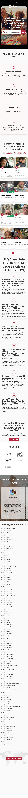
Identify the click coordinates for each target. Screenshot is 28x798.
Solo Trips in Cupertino (6, 604)
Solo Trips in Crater (5, 721)
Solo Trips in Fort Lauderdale (7, 629)
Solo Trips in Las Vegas (6, 649)
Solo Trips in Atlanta (5, 541)
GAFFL (4, 152)
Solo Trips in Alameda (6, 638)
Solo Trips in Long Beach (6, 708)
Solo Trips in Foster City (6, 730)
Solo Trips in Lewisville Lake (7, 674)
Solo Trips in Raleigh (5, 663)
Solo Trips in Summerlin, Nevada (8, 726)
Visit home (18, 242)
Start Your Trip (14, 439)
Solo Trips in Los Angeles (6, 530)
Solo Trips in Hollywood (6, 633)
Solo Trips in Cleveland (6, 695)
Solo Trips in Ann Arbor (6, 692)
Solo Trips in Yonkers (5, 581)
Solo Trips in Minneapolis (6, 643)
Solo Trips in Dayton (5, 732)
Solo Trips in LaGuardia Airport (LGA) (9, 626)
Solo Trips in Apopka (5, 687)
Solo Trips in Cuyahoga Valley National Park (10, 706)
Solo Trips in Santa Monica (7, 735)
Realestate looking (20, 219)
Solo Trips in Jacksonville (6, 606)
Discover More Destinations (14, 758)
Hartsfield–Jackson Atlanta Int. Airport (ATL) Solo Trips (14, 146)
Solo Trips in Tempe (5, 712)
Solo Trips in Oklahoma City (7, 744)
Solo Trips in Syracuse (6, 728)
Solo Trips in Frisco (5, 724)
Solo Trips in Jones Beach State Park (9, 665)
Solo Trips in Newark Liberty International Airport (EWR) (13, 689)
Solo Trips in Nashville (6, 631)
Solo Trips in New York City (7, 548)
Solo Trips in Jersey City (6, 546)
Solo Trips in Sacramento (6, 598)
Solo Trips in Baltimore (6, 609)
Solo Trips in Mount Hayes (7, 618)
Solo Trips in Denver (5, 543)
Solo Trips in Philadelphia (6, 593)
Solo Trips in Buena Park (6, 647)
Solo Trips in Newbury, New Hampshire (9, 566)
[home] (14, 6)
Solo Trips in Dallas (5, 557)
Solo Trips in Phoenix (5, 563)
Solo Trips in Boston (5, 561)
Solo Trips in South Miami (6, 602)
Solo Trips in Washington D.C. (7, 535)
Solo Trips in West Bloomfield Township (10, 669)
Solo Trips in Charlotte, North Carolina (9, 595)
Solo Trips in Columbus (6, 584)
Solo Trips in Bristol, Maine (7, 739)
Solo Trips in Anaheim (6, 635)
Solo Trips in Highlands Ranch (7, 654)
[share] (12, 161)
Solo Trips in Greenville (6, 678)
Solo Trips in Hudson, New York (8, 528)
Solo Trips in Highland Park (7, 624)
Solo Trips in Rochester (6, 704)
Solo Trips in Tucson (5, 697)
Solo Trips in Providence (6, 615)
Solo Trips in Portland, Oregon (7, 572)
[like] (12, 159)
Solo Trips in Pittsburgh (6, 613)
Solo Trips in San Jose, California (8, 539)
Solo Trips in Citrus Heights (7, 656)
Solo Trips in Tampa (5, 577)
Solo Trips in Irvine (5, 620)
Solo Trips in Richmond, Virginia (8, 672)
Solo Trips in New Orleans (7, 676)
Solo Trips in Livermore (6, 600)
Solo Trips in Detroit (5, 701)
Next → (20, 253)
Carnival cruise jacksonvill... (8, 219)
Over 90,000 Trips (19, 35)
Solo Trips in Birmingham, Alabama (8, 575)
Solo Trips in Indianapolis (6, 579)
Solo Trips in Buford (5, 641)
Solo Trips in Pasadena (6, 710)
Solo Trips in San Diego (6, 570)
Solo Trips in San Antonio (6, 591)
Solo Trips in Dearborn (6, 699)
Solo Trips (9, 152)
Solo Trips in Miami (5, 667)
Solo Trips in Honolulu (6, 622)
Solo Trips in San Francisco (7, 552)
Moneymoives (18, 172)
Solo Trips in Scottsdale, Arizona (8, 685)
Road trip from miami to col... (8, 195)
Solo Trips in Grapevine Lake (7, 737)
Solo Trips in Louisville (6, 715)
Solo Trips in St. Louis (5, 611)
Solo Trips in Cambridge (6, 661)
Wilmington (4, 242)
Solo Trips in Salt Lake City (7, 652)
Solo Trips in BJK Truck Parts (7, 717)
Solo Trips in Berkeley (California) (8, 658)
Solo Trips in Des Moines (6, 645)
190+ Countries (10, 35)
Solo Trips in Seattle (5, 537)
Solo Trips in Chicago (5, 532)
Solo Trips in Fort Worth (6, 719)
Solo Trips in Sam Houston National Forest (10, 555)
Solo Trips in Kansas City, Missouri (8, 589)
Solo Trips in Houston (6, 568)
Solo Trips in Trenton (5, 550)
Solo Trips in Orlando (5, 586)
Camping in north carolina (8, 172)
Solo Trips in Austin (5, 559)
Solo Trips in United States (19, 152)
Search (24, 32)
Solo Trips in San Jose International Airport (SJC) (11, 683)
